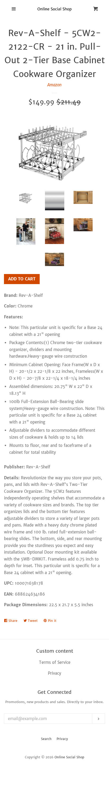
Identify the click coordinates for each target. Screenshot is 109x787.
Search (46, 739)
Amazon (54, 84)
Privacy (62, 739)
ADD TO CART (21, 278)
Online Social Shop (69, 757)
